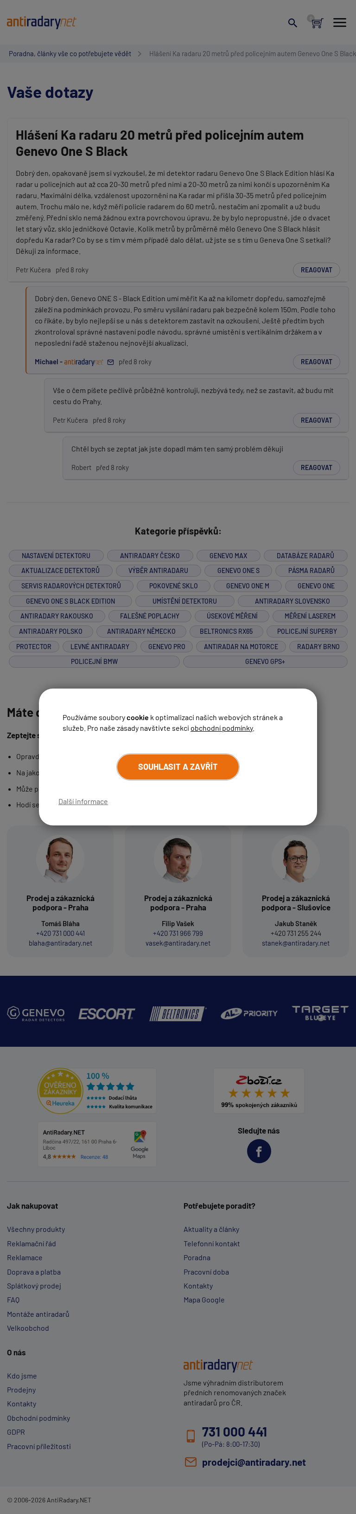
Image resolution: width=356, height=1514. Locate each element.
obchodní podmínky (222, 727)
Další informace (83, 801)
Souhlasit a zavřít (178, 766)
